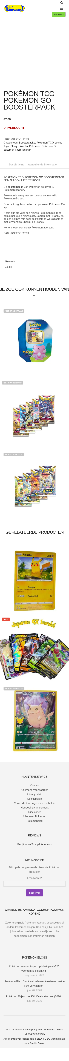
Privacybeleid (34, 794)
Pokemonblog (34, 820)
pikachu (23, 146)
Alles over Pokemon (34, 816)
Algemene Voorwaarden (34, 789)
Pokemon (34, 146)
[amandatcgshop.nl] (14, 9)
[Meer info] (54, 8)
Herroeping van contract (34, 807)
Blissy (13, 146)
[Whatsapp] (37, 1020)
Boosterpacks (27, 142)
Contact (34, 785)
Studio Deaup (37, 1043)
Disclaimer (34, 811)
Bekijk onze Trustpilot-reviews (34, 844)
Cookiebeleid (34, 798)
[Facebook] (26, 1020)
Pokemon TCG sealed (49, 142)
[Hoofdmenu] (61, 8)
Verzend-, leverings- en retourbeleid (34, 803)
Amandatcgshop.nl (25, 1029)
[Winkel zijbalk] (54, 3)
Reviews (59, 14)
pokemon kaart (12, 149)
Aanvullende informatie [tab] (42, 164)
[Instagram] (32, 1020)
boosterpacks (15, 186)
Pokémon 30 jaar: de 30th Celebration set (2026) (34, 996)
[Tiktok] (42, 1020)
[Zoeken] (61, 3)
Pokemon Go (49, 146)
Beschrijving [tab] (16, 164)
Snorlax (26, 149)
